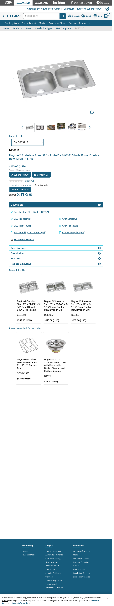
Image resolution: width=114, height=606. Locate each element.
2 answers (29, 185)
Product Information (81, 551)
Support (73, 23)
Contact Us (78, 545)
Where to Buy (94, 8)
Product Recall (51, 569)
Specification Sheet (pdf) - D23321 (31, 212)
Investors (81, 8)
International (107, 9)
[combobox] (44, 16)
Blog (50, 8)
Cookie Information (20, 603)
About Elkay (33, 8)
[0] (105, 16)
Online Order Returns (54, 587)
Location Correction (81, 562)
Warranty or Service (81, 558)
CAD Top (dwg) (70, 225)
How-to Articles (51, 562)
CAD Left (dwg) (70, 218)
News (44, 8)
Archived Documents (54, 555)
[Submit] (63, 16)
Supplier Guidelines (53, 573)
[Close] (107, 598)
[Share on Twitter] (18, 194)
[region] (56, 600)
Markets (43, 23)
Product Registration (54, 551)
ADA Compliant (63, 28)
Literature (69, 8)
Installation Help (52, 565)
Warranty (49, 577)
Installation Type (43, 28)
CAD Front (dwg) (22, 218)
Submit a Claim (79, 569)
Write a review (20, 189)
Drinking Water (13, 23)
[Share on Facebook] (22, 194)
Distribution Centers (81, 577)
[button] (22, 127)
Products (17, 28)
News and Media (28, 555)
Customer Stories (58, 23)
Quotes (76, 565)
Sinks (25, 23)
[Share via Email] (30, 194)
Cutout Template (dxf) (73, 232)
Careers (58, 8)
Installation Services (81, 573)
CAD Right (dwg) (22, 225)
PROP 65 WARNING (24, 239)
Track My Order (51, 584)
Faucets (33, 23)
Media (75, 555)
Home (6, 28)
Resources (84, 23)
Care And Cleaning (52, 558)
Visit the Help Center (53, 580)
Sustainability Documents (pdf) (30, 232)
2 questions (14, 185)
